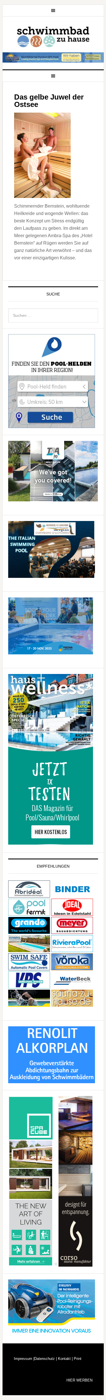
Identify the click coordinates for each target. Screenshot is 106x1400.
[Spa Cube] (30, 1264)
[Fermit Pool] (29, 913)
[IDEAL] (72, 913)
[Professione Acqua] (51, 575)
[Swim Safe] (29, 967)
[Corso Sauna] (75, 1264)
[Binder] (72, 894)
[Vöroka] (72, 967)
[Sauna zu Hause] (72, 1004)
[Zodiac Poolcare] (51, 1333)
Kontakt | (65, 1358)
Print (77, 1358)
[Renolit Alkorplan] (51, 1080)
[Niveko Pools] (29, 949)
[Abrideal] (29, 894)
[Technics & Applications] (53, 498)
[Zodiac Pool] (29, 1004)
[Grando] (29, 931)
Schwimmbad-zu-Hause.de (53, 35)
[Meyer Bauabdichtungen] (72, 931)
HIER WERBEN (79, 1380)
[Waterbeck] (72, 985)
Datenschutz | (45, 1358)
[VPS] (29, 985)
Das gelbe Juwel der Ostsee (49, 101)
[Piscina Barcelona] (50, 651)
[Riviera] (72, 949)
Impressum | (24, 1358)
